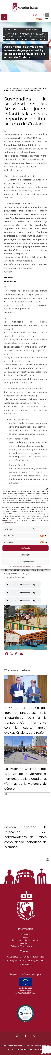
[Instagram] (36, 15)
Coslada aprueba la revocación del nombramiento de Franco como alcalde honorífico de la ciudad (25, 837)
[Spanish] (37, 19)
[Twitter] (43, 15)
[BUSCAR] (47, 15)
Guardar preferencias (25, 562)
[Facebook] (40, 15)
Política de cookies (15, 566)
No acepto (25, 555)
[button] (47, 489)
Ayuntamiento (40, 89)
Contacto (25, 951)
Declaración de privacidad (32, 566)
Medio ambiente (18, 90)
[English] (40, 19)
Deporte (7, 90)
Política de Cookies (9, 523)
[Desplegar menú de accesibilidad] (4, 17)
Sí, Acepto (25, 548)
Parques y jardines (32, 90)
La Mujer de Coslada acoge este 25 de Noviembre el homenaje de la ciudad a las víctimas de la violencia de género (25, 778)
